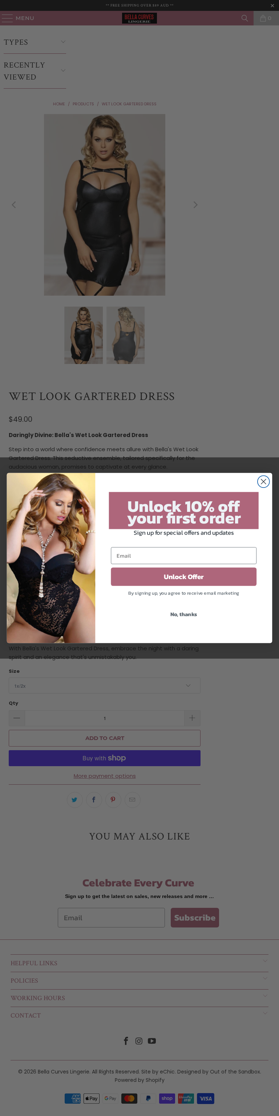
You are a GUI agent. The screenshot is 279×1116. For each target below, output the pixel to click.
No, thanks (183, 614)
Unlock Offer (184, 577)
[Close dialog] (264, 482)
